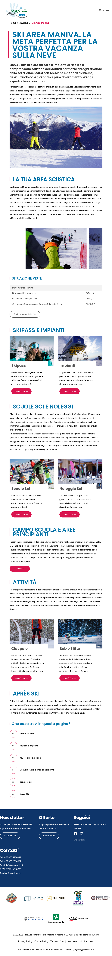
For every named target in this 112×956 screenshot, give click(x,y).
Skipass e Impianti (29, 745)
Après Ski (24, 794)
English (17, 873)
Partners (88, 941)
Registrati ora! (10, 836)
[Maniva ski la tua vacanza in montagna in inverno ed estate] (17, 10)
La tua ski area (27, 733)
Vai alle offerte (49, 836)
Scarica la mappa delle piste (25, 314)
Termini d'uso (57, 941)
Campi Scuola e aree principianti (37, 769)
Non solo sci (26, 782)
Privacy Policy (25, 941)
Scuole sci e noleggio (30, 758)
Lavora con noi (74, 941)
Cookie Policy (41, 941)
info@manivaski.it (14, 865)
